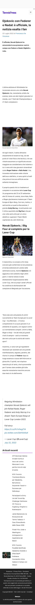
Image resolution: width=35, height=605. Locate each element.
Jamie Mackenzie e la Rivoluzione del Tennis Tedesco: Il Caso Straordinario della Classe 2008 (19, 519)
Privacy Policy (18, 571)
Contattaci (30, 592)
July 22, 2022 (10, 443)
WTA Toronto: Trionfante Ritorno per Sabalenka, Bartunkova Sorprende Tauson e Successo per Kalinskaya (19, 482)
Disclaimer (26, 571)
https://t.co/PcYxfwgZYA (15, 429)
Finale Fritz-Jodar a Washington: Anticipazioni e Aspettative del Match (19, 535)
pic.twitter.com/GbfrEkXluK (16, 433)
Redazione (9, 571)
